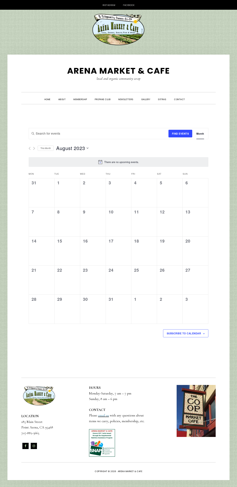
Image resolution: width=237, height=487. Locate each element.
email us (103, 415)
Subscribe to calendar (184, 333)
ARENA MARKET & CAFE (118, 71)
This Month (45, 148)
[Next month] (34, 148)
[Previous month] (30, 148)
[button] (192, 96)
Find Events (180, 133)
